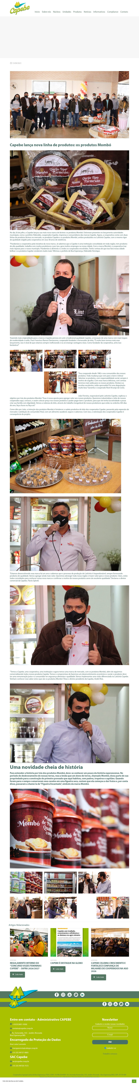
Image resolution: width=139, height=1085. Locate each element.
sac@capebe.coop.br (20, 1062)
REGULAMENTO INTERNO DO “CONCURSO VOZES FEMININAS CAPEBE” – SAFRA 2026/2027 (25, 966)
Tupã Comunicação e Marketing (59, 1077)
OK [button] (134, 1081)
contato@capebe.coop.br (22, 1029)
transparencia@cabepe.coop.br (25, 1048)
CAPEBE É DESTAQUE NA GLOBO (66, 963)
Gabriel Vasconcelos (92, 1077)
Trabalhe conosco (110, 1054)
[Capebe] (20, 8)
